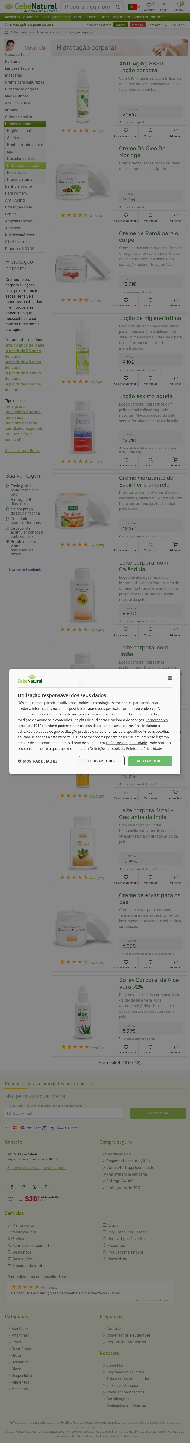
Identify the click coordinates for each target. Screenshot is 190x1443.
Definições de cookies (107, 748)
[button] (37, 761)
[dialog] (95, 721)
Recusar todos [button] (102, 761)
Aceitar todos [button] (150, 761)
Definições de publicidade (126, 742)
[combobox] (170, 678)
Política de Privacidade (144, 748)
